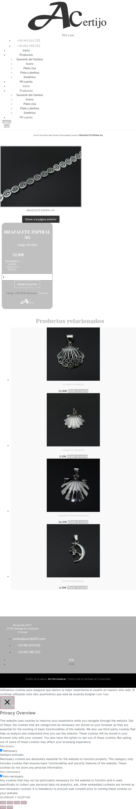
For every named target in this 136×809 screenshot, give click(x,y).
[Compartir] (17, 802)
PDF (71, 660)
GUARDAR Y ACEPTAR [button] (15, 797)
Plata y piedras (29, 72)
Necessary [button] (7, 746)
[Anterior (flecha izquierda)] (3, 807)
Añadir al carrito (27, 284)
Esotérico (30, 77)
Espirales (43, 293)
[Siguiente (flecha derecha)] (10, 807)
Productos (26, 55)
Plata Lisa (29, 68)
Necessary (10, 750)
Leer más (102, 694)
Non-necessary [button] (10, 772)
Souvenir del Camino (29, 59)
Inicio (26, 50)
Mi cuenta (26, 81)
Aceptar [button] (90, 694)
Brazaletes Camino (69, 135)
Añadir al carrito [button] (78, 391)
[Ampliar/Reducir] (3, 802)
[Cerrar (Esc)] (24, 802)
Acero (29, 63)
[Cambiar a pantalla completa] (10, 802)
